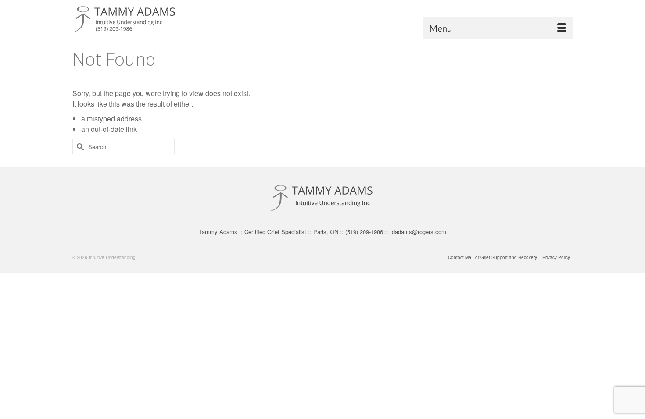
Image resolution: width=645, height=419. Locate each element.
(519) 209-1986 (364, 231)
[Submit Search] (79, 146)
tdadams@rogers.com (418, 231)
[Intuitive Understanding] (151, 19)
